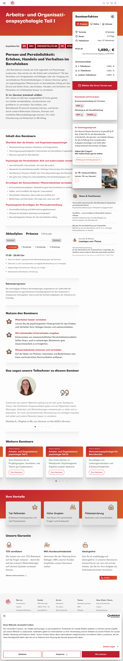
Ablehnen (22, 654)
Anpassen (60, 654)
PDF (78, 106)
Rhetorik (80, 610)
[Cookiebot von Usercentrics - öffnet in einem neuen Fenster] (109, 616)
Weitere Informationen (15, 576)
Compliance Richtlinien (23, 610)
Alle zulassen (100, 654)
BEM (78, 607)
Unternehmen (20, 603)
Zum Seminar (16, 472)
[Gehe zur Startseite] (13, 3)
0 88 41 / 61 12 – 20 (43, 607)
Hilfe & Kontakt (42, 603)
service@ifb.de (42, 610)
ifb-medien (59, 607)
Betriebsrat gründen (84, 603)
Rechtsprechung (101, 610)
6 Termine (109, 32)
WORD (90, 115)
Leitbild (18, 607)
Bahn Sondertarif (61, 610)
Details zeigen (109, 647)
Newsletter (59, 603)
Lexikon (98, 607)
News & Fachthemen (103, 603)
